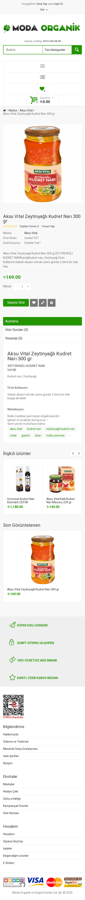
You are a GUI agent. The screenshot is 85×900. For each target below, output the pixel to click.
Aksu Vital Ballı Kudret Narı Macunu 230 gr (60, 500)
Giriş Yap (42, 3)
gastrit (25, 435)
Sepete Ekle (16, 302)
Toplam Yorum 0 (29, 226)
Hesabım (9, 834)
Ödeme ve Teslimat (15, 741)
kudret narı (34, 429)
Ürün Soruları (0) (16, 330)
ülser (38, 435)
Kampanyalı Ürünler (15, 806)
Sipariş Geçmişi (13, 841)
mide (13, 435)
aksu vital (16, 429)
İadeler (7, 848)
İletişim (8, 763)
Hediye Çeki (10, 791)
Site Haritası (11, 813)
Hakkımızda (10, 734)
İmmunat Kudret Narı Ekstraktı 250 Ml (20, 500)
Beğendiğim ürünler (16, 855)
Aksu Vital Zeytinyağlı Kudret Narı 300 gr (29, 113)
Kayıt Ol (58, 3)
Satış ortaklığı (12, 798)
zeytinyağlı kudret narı (60, 429)
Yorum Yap (48, 226)
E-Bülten (8, 863)
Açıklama (11, 321)
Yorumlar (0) (13, 338)
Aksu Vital (26, 110)
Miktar (7, 286)
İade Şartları (11, 756)
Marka (13, 110)
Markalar (9, 784)
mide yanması (55, 435)
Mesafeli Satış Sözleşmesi (20, 748)
